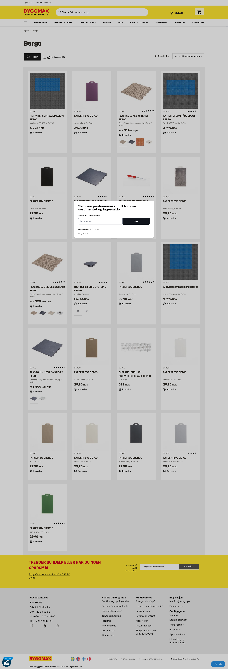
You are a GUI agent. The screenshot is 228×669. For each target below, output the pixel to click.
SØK (136, 221)
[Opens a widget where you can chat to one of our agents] (218, 664)
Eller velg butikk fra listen (88, 229)
